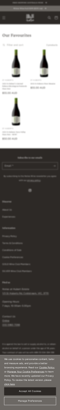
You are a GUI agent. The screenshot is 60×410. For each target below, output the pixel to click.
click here (9, 384)
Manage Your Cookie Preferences (25, 371)
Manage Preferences (30, 400)
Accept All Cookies (30, 391)
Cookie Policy (46, 367)
